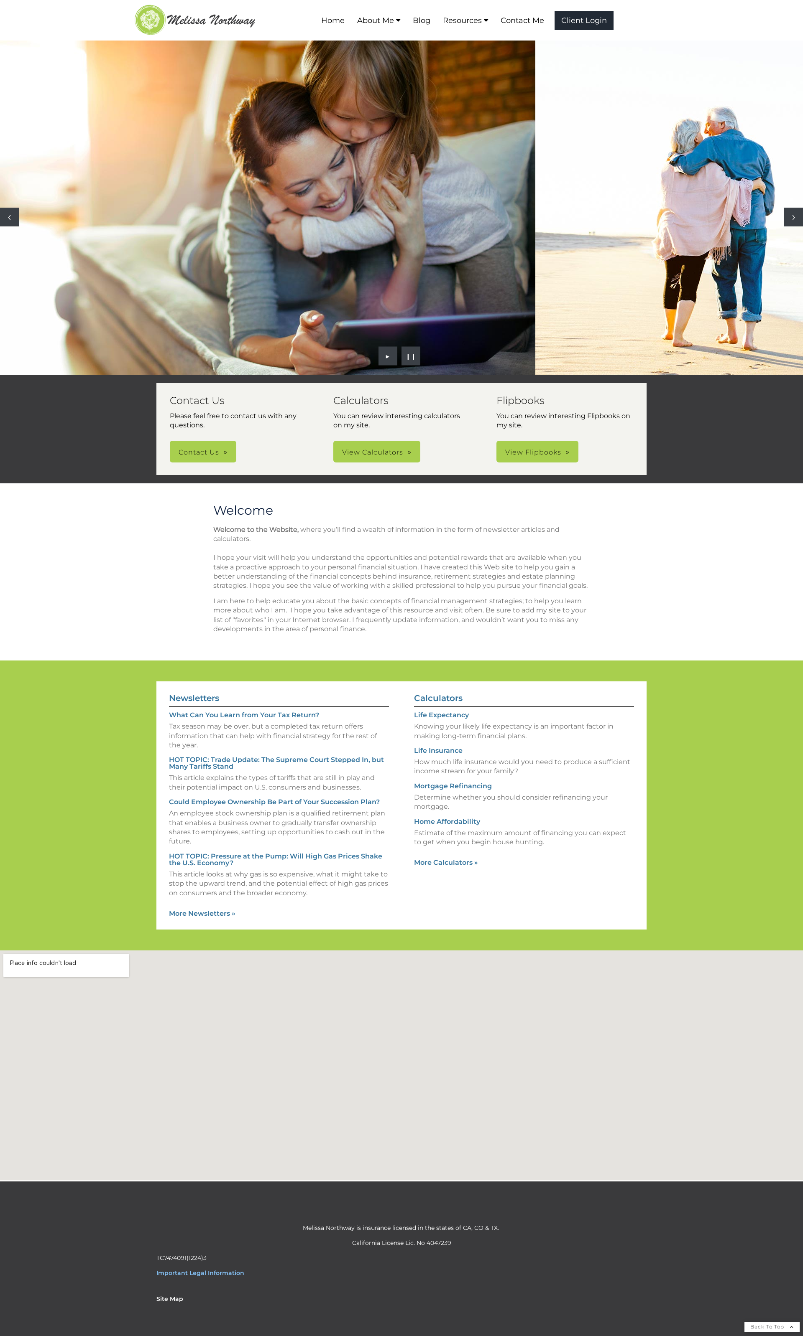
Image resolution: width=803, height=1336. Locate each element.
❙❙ (411, 356)
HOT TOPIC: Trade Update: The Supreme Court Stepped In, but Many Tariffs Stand (276, 763)
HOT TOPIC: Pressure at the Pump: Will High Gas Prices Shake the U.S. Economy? (275, 859)
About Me (375, 20)
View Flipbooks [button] (533, 452)
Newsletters (194, 698)
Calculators (438, 698)
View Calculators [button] (372, 452)
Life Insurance (438, 750)
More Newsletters (202, 913)
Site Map (169, 1299)
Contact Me (522, 20)
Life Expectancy (441, 715)
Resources (462, 20)
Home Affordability (447, 821)
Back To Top (768, 1326)
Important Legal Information (200, 1273)
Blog (421, 20)
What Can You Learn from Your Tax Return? (244, 715)
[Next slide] (793, 217)
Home (333, 20)
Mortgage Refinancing (453, 786)
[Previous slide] (9, 217)
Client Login (584, 20)
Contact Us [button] (199, 452)
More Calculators (446, 862)
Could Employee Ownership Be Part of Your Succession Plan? (274, 802)
